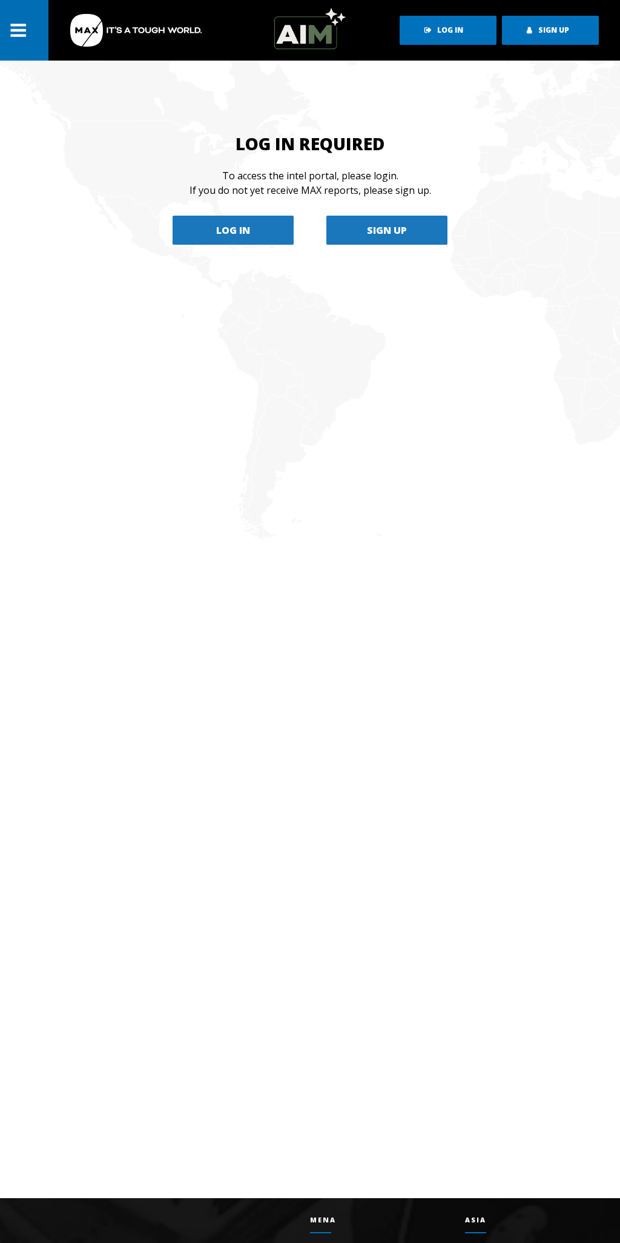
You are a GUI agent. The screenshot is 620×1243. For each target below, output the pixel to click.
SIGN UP (387, 230)
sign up (553, 30)
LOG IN (233, 230)
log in (450, 30)
